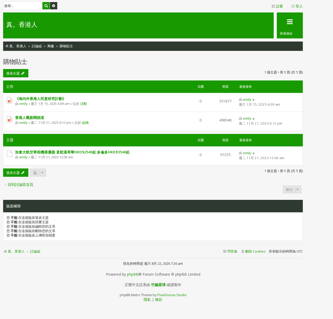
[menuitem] (253, 251)
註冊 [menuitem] (279, 6)
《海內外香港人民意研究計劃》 (40, 98)
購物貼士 (15, 61)
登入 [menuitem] (299, 6)
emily (23, 103)
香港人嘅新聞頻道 (29, 117)
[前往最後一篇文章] (253, 99)
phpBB (132, 274)
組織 (85, 122)
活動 (83, 103)
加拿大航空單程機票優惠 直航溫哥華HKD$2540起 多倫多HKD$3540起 (72, 152)
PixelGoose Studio (172, 295)
